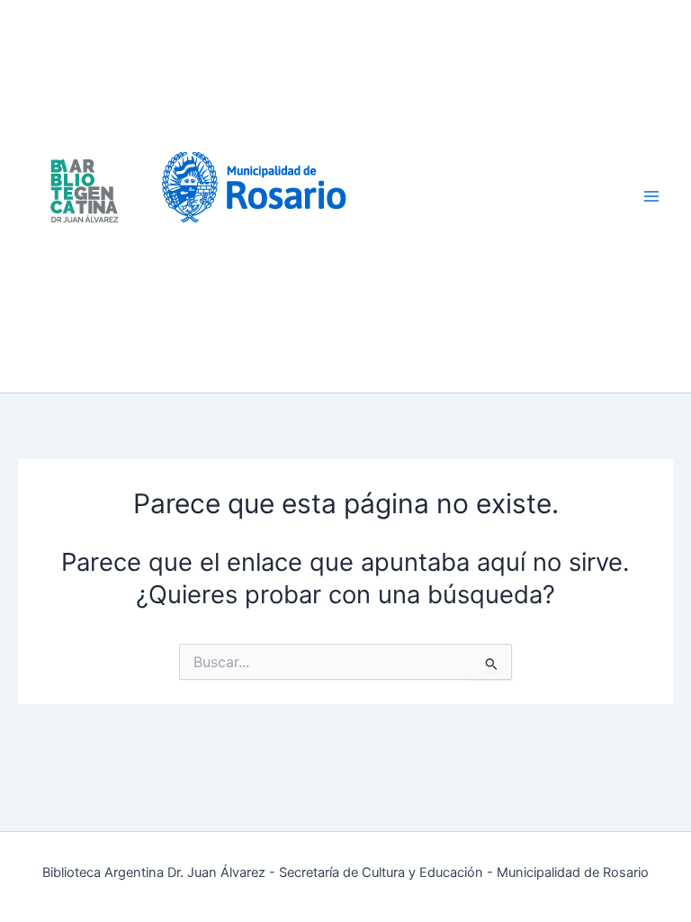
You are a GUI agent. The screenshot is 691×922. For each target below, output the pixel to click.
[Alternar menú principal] (652, 197)
